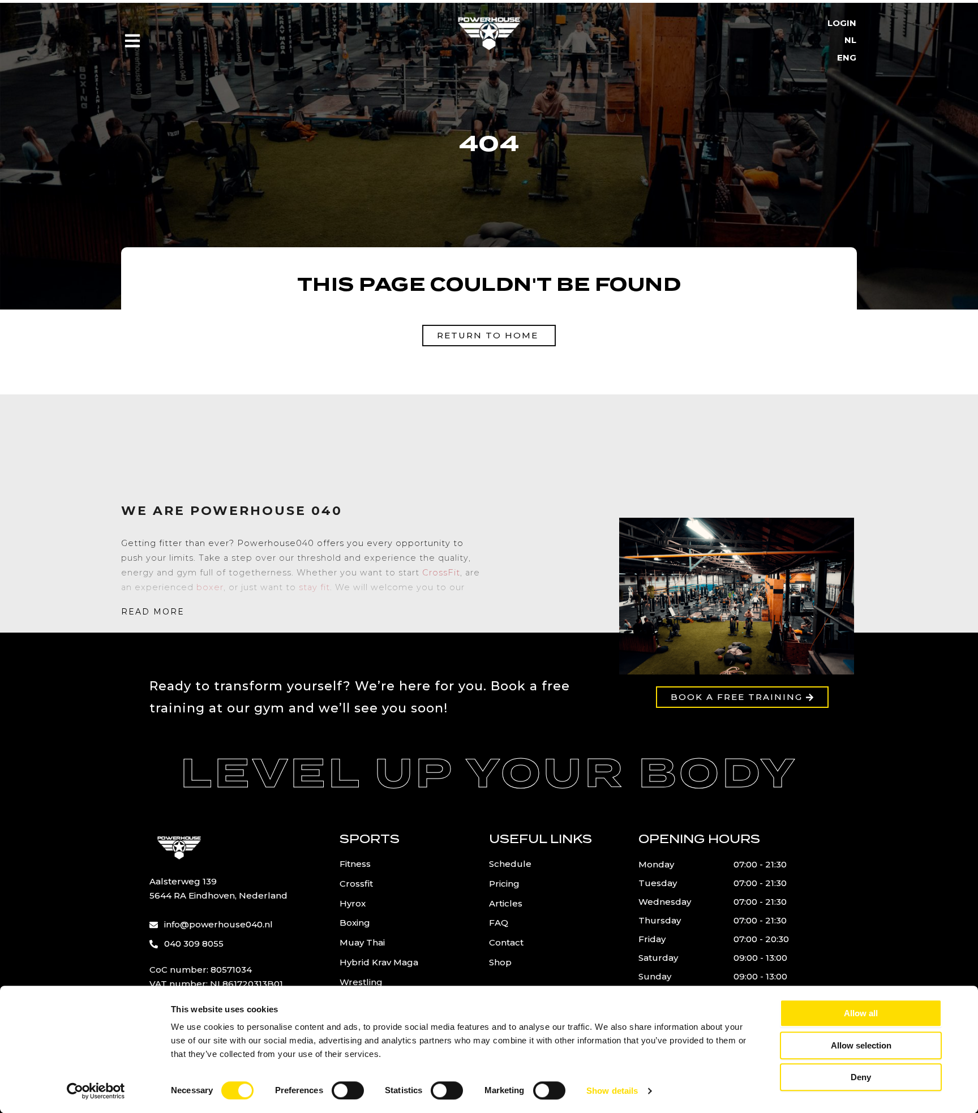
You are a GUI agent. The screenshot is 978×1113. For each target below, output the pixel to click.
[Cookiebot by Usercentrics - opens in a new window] (95, 1090)
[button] (153, 611)
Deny (861, 1077)
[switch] (348, 1090)
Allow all (861, 1013)
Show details (612, 1090)
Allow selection (861, 1045)
